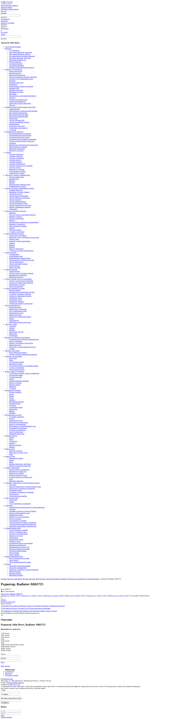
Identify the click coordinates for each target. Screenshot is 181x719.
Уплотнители (14, 494)
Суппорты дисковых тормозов (20, 294)
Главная (3, 579)
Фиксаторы (13, 409)
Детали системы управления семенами (23, 354)
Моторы (12, 181)
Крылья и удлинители (17, 224)
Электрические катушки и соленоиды (22, 522)
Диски (11, 379)
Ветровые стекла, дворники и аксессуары (24, 237)
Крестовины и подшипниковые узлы (22, 426)
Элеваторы (13, 209)
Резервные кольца (15, 490)
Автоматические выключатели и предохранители (27, 507)
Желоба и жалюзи (15, 217)
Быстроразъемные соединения (20, 133)
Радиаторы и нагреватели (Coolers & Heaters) (84, 579)
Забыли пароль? (6, 717)
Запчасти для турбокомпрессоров (21, 79)
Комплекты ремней (16, 458)
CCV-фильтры (14, 50)
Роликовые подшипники (18, 428)
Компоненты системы (17, 285)
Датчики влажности (16, 154)
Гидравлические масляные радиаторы (22, 139)
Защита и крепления (16, 218)
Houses (11, 437)
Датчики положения (16, 158)
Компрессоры (14, 179)
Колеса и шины (14, 385)
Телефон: (5, 694)
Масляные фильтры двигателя (20, 58)
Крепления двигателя (17, 126)
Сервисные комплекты (17, 101)
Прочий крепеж (15, 403)
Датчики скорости (15, 162)
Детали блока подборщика (18, 196)
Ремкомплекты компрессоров (19, 184)
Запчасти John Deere (14, 579)
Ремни (11, 460)
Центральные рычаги (17, 369)
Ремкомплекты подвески (18, 275)
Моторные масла (15, 345)
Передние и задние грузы (18, 453)
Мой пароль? (5, 666)
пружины (12, 405)
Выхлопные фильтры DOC (18, 115)
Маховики (13, 94)
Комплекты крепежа (16, 402)
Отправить (5, 702)
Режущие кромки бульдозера (19, 549)
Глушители (13, 441)
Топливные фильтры (16, 65)
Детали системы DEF (17, 120)
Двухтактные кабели (16, 362)
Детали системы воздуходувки (20, 205)
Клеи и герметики (15, 341)
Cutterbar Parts (14, 254)
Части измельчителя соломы (19, 558)
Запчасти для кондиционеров (19, 241)
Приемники (13, 335)
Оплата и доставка (7, 23)
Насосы (12, 183)
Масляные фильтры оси (17, 60)
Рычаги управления (16, 249)
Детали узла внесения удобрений (21, 281)
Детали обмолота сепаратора (19, 198)
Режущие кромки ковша (17, 551)
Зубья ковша (13, 537)
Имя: (3, 690)
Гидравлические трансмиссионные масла (24, 339)
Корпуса (12, 443)
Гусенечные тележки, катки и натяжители (24, 373)
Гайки (11, 398)
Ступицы (12, 388)
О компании (5, 19)
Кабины (12, 245)
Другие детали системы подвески (21, 273)
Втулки (11, 419)
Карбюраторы (14, 124)
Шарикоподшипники (16, 434)
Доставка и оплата (11, 675)
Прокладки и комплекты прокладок (22, 488)
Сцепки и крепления (16, 368)
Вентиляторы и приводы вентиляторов (23, 111)
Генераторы (13, 118)
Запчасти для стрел (16, 536)
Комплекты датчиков (16, 169)
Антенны (12, 326)
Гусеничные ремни (16, 375)
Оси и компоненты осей (18, 311)
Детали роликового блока (18, 203)
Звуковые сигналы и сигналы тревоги (22, 511)
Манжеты (12, 386)
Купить (3, 600)
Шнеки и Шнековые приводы (20, 207)
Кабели (11, 328)
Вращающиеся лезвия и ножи (19, 258)
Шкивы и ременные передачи (19, 466)
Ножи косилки (14, 266)
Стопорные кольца (16, 407)
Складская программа (13, 47)
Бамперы (12, 213)
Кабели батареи (14, 571)
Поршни (12, 98)
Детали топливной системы (19, 122)
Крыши (12, 247)
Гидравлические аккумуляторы (20, 135)
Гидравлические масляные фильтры (22, 56)
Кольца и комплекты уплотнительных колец (25, 487)
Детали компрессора (16, 177)
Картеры (12, 81)
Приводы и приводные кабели (20, 317)
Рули (11, 479)
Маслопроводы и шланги (18, 147)
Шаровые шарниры (16, 277)
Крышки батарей (15, 573)
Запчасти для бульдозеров (18, 534)
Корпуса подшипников (17, 424)
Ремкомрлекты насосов (17, 186)
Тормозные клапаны (16, 301)
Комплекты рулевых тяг (17, 471)
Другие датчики (15, 167)
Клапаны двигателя (16, 82)
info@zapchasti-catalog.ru (9, 5)
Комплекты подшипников (18, 422)
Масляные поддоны (16, 92)
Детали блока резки (16, 262)
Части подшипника (16, 432)
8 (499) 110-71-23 (7, 2)
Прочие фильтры (15, 62)
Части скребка (14, 554)
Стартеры (12, 130)
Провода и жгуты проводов (19, 517)
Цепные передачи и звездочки (20, 464)
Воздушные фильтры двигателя (20, 52)
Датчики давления (15, 156)
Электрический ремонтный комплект (22, 524)
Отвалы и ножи (14, 541)
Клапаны (12, 143)
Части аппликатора (16, 286)
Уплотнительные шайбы (18, 496)
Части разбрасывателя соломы (20, 562)
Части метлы (13, 560)
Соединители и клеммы (17, 520)
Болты (11, 394)
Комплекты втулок (16, 420)
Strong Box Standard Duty (18, 568)
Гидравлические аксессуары (19, 137)
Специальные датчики (17, 171)
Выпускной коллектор (17, 75)
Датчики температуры (17, 164)
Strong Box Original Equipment (19, 566)
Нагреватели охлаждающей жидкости (22, 96)
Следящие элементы (16, 417)
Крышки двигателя (16, 90)
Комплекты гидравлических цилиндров (23, 145)
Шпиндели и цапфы (16, 473)
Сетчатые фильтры (16, 64)
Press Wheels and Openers (18, 352)
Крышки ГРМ (14, 88)
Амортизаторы (14, 109)
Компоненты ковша (16, 539)
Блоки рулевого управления (19, 470)
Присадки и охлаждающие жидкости (22, 347)
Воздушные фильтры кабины (19, 54)
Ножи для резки (15, 268)
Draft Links (13, 358)
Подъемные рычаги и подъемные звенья (23, 366)
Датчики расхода (15, 160)
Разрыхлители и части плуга (19, 547)
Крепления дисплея (16, 332)
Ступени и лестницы (16, 232)
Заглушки (12, 485)
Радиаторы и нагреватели (18, 128)
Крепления (13, 500)
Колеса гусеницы (15, 383)
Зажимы (12, 400)
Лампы (11, 502)
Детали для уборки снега (18, 532)
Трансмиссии (14, 320)
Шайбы (12, 411)
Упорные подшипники (17, 430)
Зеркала (12, 243)
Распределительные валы (18, 99)
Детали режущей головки (18, 264)
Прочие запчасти (15, 445)
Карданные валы (15, 307)
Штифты (12, 413)
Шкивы (12, 447)
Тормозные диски (15, 298)
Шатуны (12, 105)
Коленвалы (13, 84)
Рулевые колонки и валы (18, 475)
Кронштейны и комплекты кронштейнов (24, 222)
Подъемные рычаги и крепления (21, 543)
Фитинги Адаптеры (16, 150)
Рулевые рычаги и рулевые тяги (20, 477)
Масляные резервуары (17, 149)
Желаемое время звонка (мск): (11, 698)
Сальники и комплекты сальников (21, 492)
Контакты (4, 21)
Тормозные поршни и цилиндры (21, 303)
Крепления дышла (15, 364)
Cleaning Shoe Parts (16, 190)
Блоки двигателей (15, 71)
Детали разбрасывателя (17, 201)
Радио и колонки (15, 519)
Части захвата (14, 553)
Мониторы (13, 334)
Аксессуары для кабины (18, 235)
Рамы (11, 454)
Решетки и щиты (15, 230)
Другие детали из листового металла (22, 215)
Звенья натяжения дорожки (19, 381)
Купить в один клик (8, 602)
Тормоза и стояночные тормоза (20, 296)
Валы (11, 360)
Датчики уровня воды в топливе (20, 166)
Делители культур (15, 194)
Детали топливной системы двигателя (23, 77)
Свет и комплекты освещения (19, 504)
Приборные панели (16, 515)
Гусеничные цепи (15, 377)
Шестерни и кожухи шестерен (20, 322)
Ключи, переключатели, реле (19, 513)
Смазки (12, 349)
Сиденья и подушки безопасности (21, 251)
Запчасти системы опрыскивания (21, 283)
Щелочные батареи (16, 575)
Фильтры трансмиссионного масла (21, 67)
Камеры (12, 330)
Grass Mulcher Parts (16, 256)
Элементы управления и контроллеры (22, 526)
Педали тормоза (15, 290)
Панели (12, 228)
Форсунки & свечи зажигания (20, 103)
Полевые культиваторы (17, 545)
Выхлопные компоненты (18, 113)
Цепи (11, 462)
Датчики (12, 509)
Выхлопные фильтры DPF (18, 116)
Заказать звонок (6, 7)
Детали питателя (15, 200)
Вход (2, 662)
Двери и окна (14, 239)
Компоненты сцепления (17, 309)
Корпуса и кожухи (15, 451)
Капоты (12, 220)
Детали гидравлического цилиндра (21, 141)
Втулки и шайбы (15, 392)
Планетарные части (16, 313)
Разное (11, 318)
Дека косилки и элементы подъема (21, 260)
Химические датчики (17, 173)
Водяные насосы (15, 73)
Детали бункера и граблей (18, 530)
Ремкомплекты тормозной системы (21, 292)
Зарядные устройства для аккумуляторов (23, 570)
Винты (11, 396)
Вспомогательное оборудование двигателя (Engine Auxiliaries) (45, 579)
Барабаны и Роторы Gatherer (19, 192)
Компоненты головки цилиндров (21, 86)
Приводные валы (15, 315)
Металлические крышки (18, 226)
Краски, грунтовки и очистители (21, 343)
